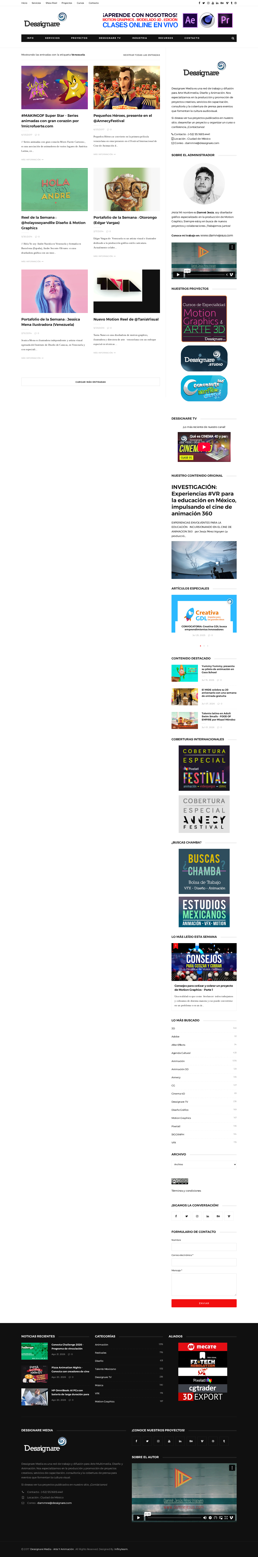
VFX (173, 1142)
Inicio (24, 3)
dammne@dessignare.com (202, 143)
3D (173, 1028)
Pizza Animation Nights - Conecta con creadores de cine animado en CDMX (70, 1371)
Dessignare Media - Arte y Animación (52, 1549)
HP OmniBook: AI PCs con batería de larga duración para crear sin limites (70, 1394)
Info (30, 38)
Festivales (100, 1353)
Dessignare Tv (110, 38)
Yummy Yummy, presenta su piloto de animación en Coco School (218, 669)
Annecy (175, 1077)
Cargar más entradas (91, 382)
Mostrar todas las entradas (141, 55)
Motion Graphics (181, 1118)
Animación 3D (179, 1069)
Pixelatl (175, 1126)
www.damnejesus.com (216, 235)
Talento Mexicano (105, 1369)
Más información (31, 159)
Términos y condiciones (186, 1190)
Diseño (99, 1361)
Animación (178, 1061)
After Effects (178, 1045)
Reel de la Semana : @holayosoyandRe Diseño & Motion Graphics (53, 223)
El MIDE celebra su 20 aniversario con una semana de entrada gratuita (219, 693)
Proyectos (67, 3)
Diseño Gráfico (179, 1110)
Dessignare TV (179, 1102)
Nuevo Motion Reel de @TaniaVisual (126, 319)
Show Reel (51, 3)
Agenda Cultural (181, 1053)
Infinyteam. (121, 1549)
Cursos (80, 3)
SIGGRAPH (177, 1134)
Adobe (175, 1036)
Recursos (165, 38)
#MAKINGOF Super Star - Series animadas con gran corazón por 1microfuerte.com (50, 121)
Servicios (36, 3)
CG (173, 1085)
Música (99, 1385)
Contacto (94, 3)
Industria (139, 38)
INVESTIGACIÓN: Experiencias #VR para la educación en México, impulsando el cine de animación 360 (203, 500)
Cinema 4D (178, 1093)
